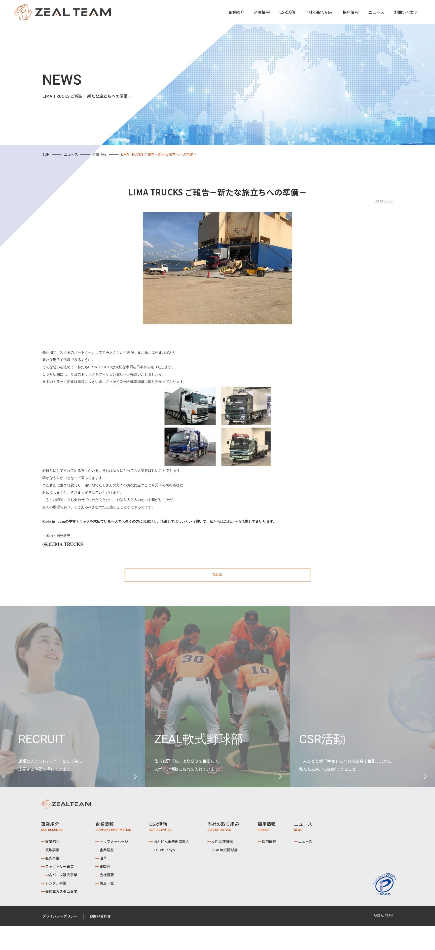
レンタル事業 (56, 883)
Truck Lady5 (164, 849)
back (217, 575)
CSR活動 (287, 12)
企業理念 (107, 849)
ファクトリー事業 (59, 866)
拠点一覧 (107, 883)
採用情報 (351, 12)
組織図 (105, 866)
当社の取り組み (319, 12)
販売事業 (52, 858)
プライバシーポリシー (60, 916)
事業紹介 (52, 841)
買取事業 (52, 849)
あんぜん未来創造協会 (171, 841)
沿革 (103, 858)
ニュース (376, 12)
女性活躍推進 (222, 841)
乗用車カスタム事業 (61, 891)
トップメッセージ (114, 841)
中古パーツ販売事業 (61, 874)
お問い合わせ (406, 12)
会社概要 (107, 874)
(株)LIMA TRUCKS (62, 543)
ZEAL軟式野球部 (224, 849)
